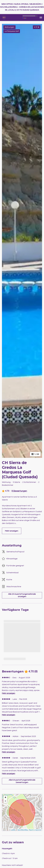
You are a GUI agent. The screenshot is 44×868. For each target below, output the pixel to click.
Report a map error (35, 830)
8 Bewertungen (19, 491)
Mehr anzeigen (8, 693)
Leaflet (13, 830)
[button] (5, 797)
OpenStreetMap (22, 830)
